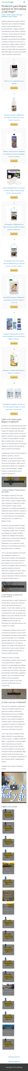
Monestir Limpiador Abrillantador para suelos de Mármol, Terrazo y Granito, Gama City (14, 117)
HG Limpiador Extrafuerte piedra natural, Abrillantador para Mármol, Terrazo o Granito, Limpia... (14, 263)
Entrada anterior (14, 1057)
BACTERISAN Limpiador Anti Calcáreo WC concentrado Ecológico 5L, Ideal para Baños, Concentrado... (14, 406)
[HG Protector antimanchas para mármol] (14, 70)
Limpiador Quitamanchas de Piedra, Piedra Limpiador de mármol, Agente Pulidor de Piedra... (14, 336)
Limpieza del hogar (16, 15)
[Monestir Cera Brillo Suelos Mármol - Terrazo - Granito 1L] (14, 359)
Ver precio (14, 88)
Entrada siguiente (14, 1061)
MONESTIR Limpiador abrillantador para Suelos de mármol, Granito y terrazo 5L (14, 300)
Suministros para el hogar (9, 16)
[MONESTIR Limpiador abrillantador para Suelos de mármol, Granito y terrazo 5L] (14, 286)
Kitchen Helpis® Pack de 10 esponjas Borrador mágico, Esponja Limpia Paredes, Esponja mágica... (14, 190)
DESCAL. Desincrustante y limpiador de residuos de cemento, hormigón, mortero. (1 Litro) (14, 154)
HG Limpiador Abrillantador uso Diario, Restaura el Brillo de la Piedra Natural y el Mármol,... (14, 227)
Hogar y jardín (6, 15)
